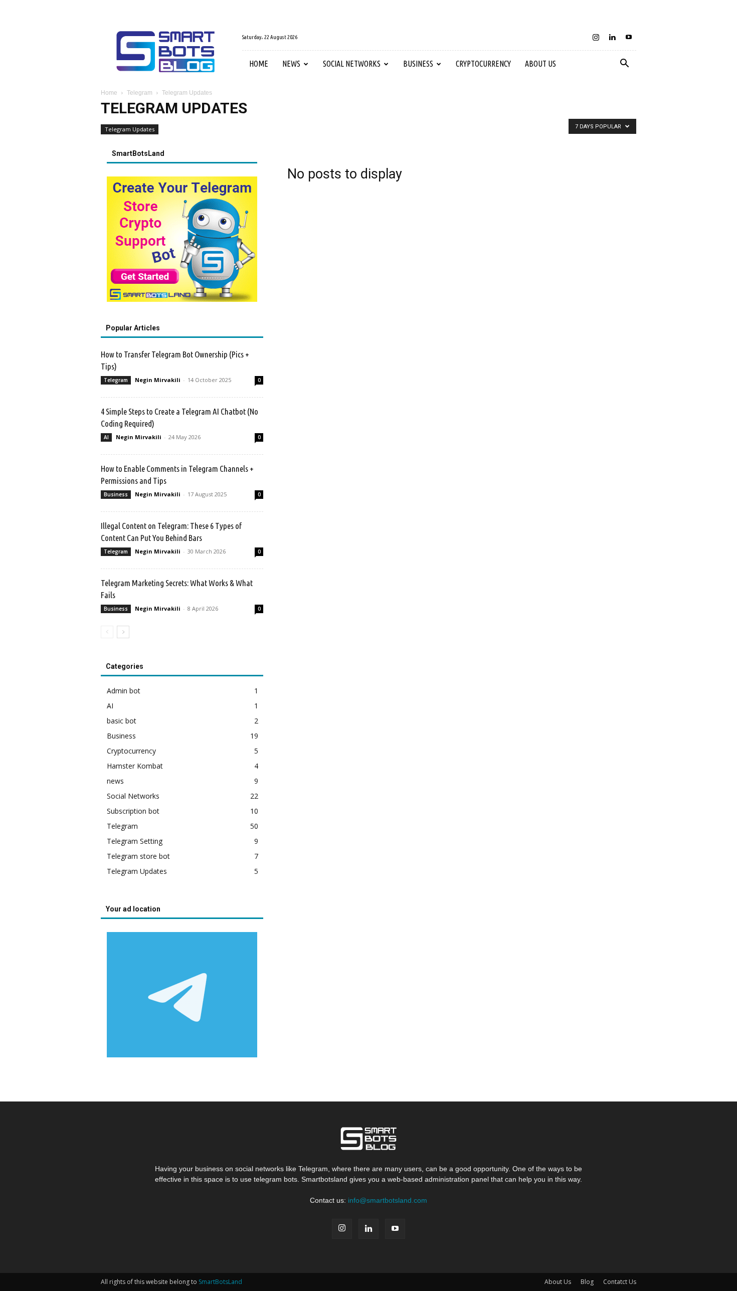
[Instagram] (595, 37)
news (291, 63)
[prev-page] (107, 632)
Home (258, 63)
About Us (557, 1281)
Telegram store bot (138, 856)
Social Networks (352, 63)
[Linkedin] (612, 37)
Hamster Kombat (135, 766)
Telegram (139, 92)
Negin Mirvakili (157, 380)
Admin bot (123, 690)
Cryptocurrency (483, 63)
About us (540, 63)
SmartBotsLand (220, 1281)
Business (418, 63)
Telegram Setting (134, 841)
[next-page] (123, 632)
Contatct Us (619, 1281)
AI (106, 437)
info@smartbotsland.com (387, 1200)
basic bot (121, 720)
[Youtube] (628, 37)
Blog (587, 1281)
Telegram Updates (129, 129)
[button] (624, 64)
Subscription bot (133, 811)
